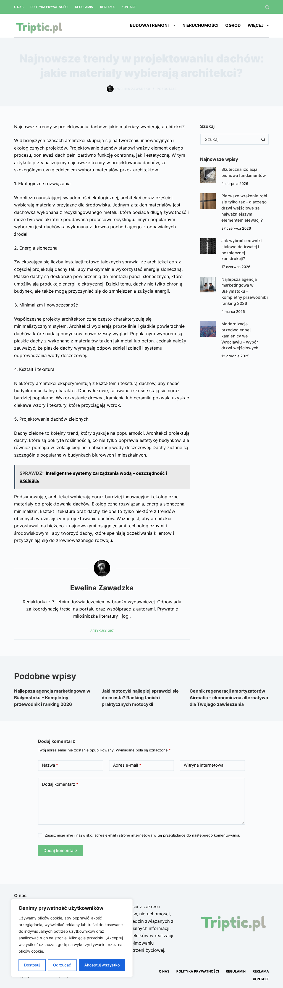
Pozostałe (167, 89)
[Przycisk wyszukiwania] (263, 139)
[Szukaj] (267, 7)
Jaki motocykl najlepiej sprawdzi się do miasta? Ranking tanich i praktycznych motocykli (140, 697)
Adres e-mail (127, 765)
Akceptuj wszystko (102, 965)
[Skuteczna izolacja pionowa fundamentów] (208, 174)
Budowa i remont (150, 25)
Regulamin (84, 7)
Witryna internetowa (203, 765)
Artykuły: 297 (102, 631)
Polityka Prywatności (49, 7)
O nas (18, 7)
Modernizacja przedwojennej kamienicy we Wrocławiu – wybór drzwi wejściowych (239, 335)
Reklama (107, 7)
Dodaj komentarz (60, 784)
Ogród (233, 25)
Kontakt (129, 7)
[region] (72, 938)
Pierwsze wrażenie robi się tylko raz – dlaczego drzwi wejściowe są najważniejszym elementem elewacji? (244, 207)
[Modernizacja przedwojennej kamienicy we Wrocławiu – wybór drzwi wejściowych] (208, 329)
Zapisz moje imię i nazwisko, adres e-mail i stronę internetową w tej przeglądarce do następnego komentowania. (142, 835)
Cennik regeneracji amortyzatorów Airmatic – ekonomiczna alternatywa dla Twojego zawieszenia (229, 697)
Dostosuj (32, 965)
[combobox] (229, 139)
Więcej (256, 25)
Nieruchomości (200, 25)
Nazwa (50, 765)
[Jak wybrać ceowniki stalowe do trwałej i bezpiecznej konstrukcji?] (208, 246)
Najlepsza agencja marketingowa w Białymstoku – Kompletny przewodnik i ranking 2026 (244, 291)
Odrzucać (62, 965)
